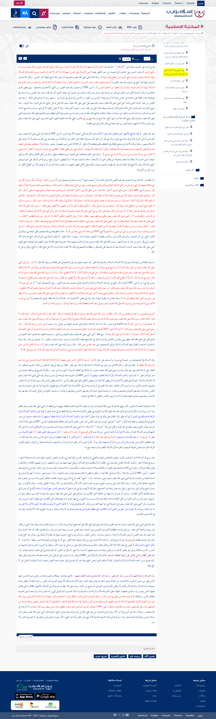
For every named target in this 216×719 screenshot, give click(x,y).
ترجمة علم (135, 656)
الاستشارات (100, 13)
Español (191, 3)
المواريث (66, 13)
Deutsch (179, 3)
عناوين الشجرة (118, 656)
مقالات (122, 13)
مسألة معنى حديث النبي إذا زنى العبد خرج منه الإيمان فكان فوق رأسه (178, 143)
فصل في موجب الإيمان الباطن (174, 64)
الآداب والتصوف (192, 185)
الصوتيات (88, 13)
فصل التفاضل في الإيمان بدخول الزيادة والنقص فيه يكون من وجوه (175, 55)
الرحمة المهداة (150, 685)
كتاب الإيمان (166, 33)
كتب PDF (132, 27)
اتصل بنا (27, 680)
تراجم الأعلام (19, 27)
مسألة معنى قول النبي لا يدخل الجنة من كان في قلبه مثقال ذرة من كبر (177, 153)
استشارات (200, 706)
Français (167, 3)
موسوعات (134, 13)
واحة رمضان (151, 690)
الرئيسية (145, 13)
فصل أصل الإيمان (178, 109)
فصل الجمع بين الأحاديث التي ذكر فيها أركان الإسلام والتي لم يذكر (175, 72)
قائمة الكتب (67, 27)
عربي (200, 3)
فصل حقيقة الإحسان (177, 81)
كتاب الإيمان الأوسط (153, 33)
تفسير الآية (149, 656)
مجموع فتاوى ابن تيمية (187, 33)
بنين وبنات (54, 13)
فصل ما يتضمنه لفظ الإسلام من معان (176, 90)
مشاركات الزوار (114, 695)
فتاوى (202, 701)
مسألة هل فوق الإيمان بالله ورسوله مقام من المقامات (179, 119)
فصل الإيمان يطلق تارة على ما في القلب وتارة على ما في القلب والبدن (175, 44)
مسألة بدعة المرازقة (182, 162)
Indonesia (143, 3)
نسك (154, 695)
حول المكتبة (90, 27)
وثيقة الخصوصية (52, 680)
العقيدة (175, 33)
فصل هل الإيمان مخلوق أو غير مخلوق (177, 127)
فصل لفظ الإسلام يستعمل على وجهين (176, 100)
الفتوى (111, 13)
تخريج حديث (101, 656)
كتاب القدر (189, 170)
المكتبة (77, 13)
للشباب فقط (151, 701)
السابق (29, 637)
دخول (18, 3)
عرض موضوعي (43, 27)
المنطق (196, 178)
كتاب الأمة (111, 27)
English (155, 3)
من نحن (19, 680)
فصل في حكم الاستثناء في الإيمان (178, 134)
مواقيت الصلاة (115, 690)
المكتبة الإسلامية (182, 26)
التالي (22, 637)
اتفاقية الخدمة (38, 680)
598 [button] (128, 59)
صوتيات (201, 690)
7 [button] (148, 59)
